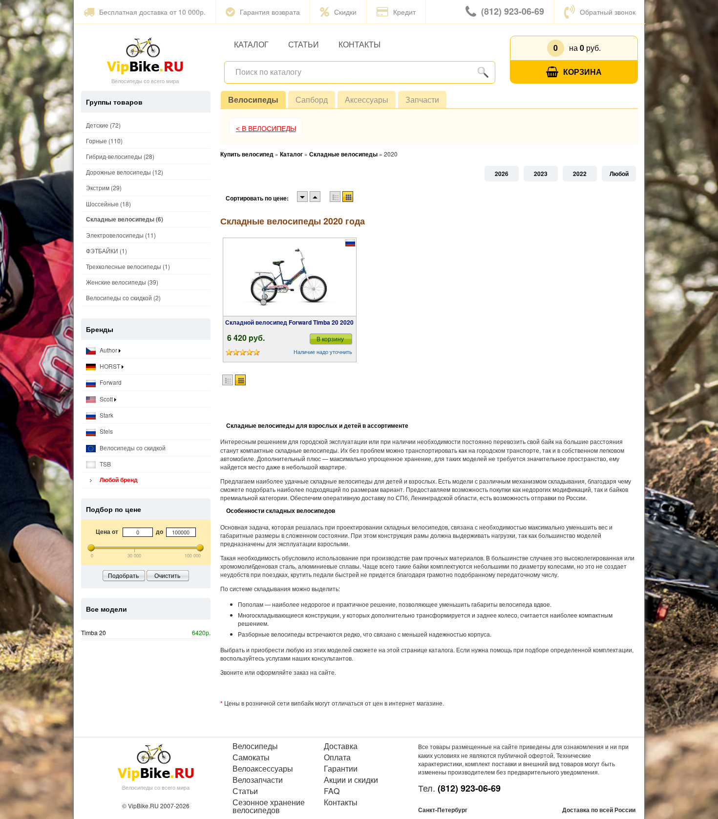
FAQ (331, 791)
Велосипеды (253, 99)
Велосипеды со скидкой (132, 447)
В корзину (330, 338)
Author (108, 350)
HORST (110, 366)
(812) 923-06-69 (512, 11)
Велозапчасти (257, 780)
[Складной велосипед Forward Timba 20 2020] (289, 277)
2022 (580, 173)
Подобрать (123, 575)
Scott (106, 399)
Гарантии (341, 769)
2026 (501, 173)
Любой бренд (118, 479)
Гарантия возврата (270, 12)
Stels (105, 431)
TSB (104, 464)
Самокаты (251, 757)
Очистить (167, 575)
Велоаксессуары (262, 769)
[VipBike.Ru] (145, 55)
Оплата (337, 757)
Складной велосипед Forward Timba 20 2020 (289, 322)
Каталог (251, 44)
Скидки (345, 12)
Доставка (341, 746)
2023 (541, 173)
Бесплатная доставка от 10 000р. (152, 12)
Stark (105, 415)
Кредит (404, 12)
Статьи (303, 44)
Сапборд (312, 99)
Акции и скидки (351, 780)
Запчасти (422, 99)
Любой (619, 173)
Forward (110, 382)
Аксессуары (366, 99)
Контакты (359, 44)
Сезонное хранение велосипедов (268, 806)
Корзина (582, 71)
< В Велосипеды (266, 129)
